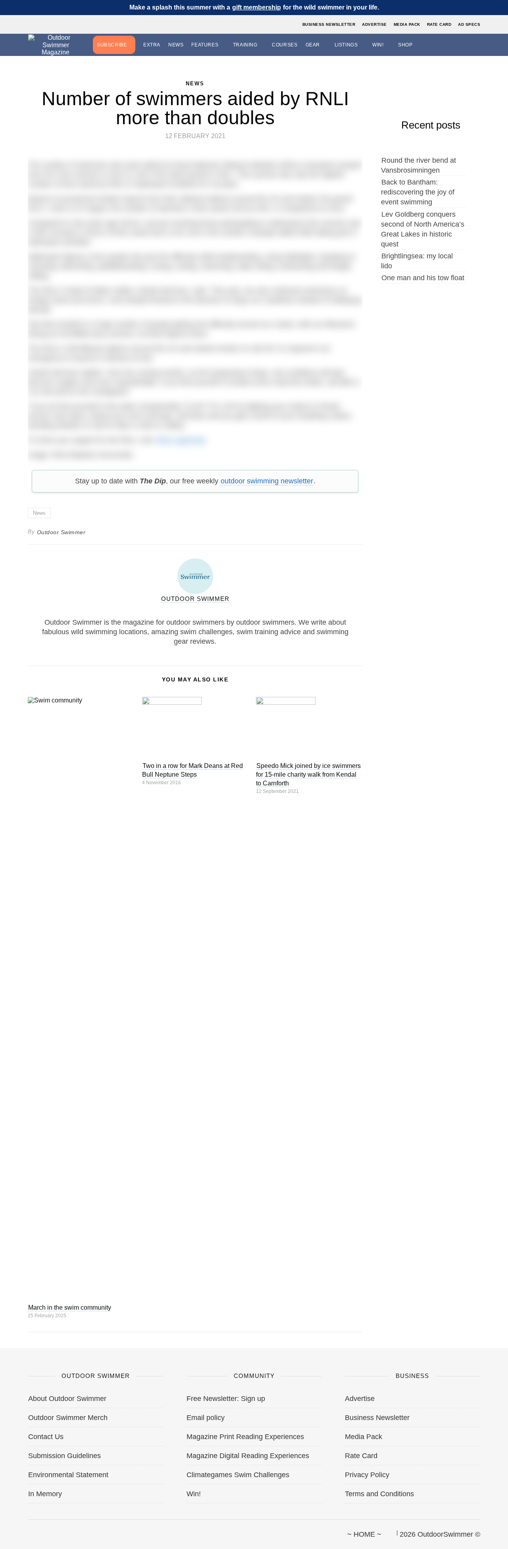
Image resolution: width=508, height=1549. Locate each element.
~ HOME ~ (364, 1534)
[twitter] (41, 1530)
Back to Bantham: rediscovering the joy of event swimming (417, 192)
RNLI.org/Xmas (181, 440)
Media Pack (407, 24)
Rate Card (439, 24)
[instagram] (55, 1530)
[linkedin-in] (82, 1530)
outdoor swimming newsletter (267, 481)
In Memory (45, 1494)
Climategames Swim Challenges (238, 1475)
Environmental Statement (68, 1475)
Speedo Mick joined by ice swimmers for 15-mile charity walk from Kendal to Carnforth (308, 774)
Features (204, 45)
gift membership (256, 7)
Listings (346, 45)
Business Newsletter (329, 24)
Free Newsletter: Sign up (226, 1399)
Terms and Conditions (379, 1494)
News (175, 45)
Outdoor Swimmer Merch (68, 1418)
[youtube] (68, 1530)
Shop (405, 45)
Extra (151, 45)
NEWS (195, 84)
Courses (284, 45)
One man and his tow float (422, 278)
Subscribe (112, 45)
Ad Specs (469, 24)
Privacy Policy (367, 1475)
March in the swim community (69, 1307)
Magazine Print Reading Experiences (245, 1437)
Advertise (374, 24)
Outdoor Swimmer (61, 532)
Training (245, 45)
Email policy (206, 1418)
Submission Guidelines (64, 1456)
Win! (377, 45)
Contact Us (46, 1437)
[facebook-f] (28, 1530)
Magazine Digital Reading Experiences (248, 1456)
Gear (313, 45)
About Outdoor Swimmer (67, 1399)
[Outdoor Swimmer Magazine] (55, 45)
